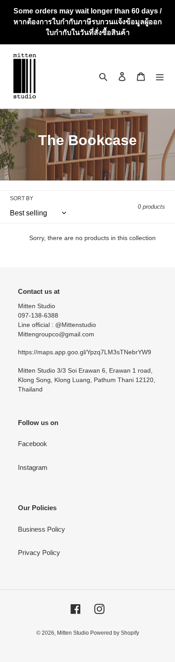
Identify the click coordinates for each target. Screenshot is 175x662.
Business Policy (41, 529)
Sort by (21, 198)
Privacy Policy (39, 552)
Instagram (33, 467)
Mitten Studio (73, 633)
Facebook (32, 443)
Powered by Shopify (114, 633)
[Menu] (159, 76)
